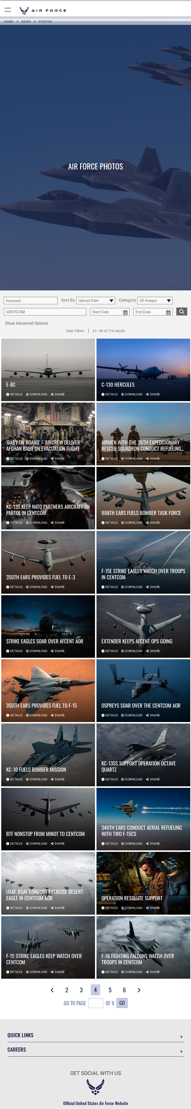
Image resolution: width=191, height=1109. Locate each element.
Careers (16, 1049)
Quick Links (20, 1035)
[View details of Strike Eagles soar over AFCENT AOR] (48, 626)
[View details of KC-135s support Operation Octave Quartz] (143, 755)
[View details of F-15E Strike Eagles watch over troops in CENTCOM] (143, 562)
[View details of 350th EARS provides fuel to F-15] (48, 690)
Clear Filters (75, 331)
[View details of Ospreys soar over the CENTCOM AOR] (143, 690)
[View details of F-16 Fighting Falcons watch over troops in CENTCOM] (143, 947)
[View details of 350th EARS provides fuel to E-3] (48, 562)
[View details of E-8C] (48, 370)
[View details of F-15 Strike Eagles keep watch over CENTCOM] (48, 947)
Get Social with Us (95, 1073)
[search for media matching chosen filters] (181, 311)
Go (122, 1002)
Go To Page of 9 (89, 1003)
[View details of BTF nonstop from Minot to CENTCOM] (48, 819)
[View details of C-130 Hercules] (143, 370)
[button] (8, 10)
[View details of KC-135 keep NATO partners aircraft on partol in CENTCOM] (48, 498)
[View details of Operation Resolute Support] (143, 883)
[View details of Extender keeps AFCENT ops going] (143, 626)
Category (127, 300)
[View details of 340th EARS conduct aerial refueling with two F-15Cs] (143, 819)
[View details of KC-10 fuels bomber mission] (48, 755)
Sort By (68, 300)
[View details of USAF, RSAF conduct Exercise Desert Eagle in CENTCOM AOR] (48, 883)
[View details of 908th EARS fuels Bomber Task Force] (143, 498)
